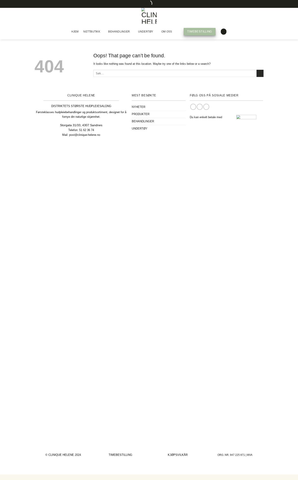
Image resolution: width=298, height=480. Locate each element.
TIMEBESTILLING (120, 454)
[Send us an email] (206, 107)
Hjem (75, 31)
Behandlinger (119, 31)
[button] (224, 32)
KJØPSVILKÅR (178, 454)
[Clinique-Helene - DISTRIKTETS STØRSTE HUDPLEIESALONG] (149, 16)
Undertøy (145, 31)
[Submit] (260, 73)
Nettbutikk (91, 31)
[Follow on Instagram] (200, 107)
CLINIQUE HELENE (61, 454)
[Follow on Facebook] (193, 107)
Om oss (166, 31)
